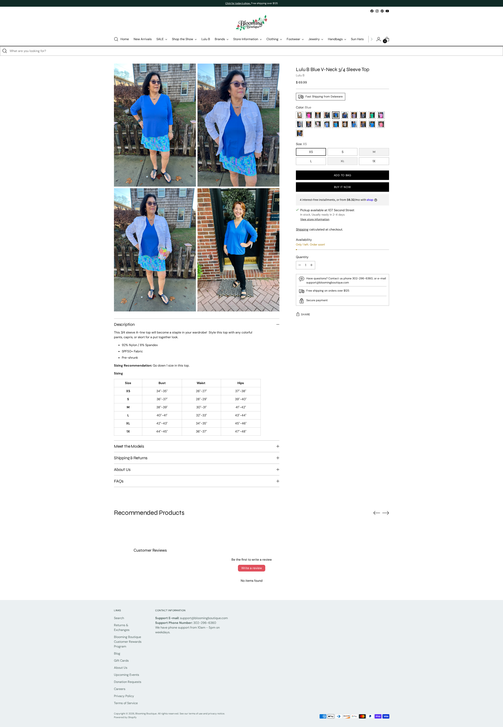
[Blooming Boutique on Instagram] (377, 11)
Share (305, 314)
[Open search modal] (116, 39)
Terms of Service (126, 703)
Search (119, 618)
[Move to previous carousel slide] (376, 513)
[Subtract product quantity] (299, 265)
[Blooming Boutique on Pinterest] (382, 11)
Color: (303, 107)
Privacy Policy (124, 696)
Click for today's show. (238, 3)
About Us (120, 668)
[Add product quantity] (311, 265)
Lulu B (300, 75)
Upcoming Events (126, 675)
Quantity (302, 257)
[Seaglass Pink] (317, 124)
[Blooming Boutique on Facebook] (372, 11)
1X (374, 161)
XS (311, 152)
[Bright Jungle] (354, 115)
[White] (299, 115)
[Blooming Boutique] (251, 23)
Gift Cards (121, 660)
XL (342, 161)
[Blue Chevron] (354, 124)
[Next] (371, 39)
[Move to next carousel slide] (385, 512)
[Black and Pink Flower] (299, 124)
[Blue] (336, 115)
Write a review (251, 568)
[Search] (4, 51)
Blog (117, 653)
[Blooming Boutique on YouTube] (387, 11)
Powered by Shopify (125, 717)
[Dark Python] (317, 115)
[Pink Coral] (381, 115)
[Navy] (345, 115)
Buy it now (342, 187)
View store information (314, 219)
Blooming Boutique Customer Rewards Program (127, 641)
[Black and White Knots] (363, 115)
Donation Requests (127, 682)
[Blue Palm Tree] (336, 124)
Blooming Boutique (146, 713)
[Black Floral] (308, 124)
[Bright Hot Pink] (308, 115)
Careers (119, 689)
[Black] (326, 115)
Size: (301, 144)
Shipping (302, 229)
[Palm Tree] (363, 124)
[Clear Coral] (381, 124)
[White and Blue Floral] (326, 124)
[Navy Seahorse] (299, 133)
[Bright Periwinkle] (372, 124)
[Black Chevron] (345, 124)
